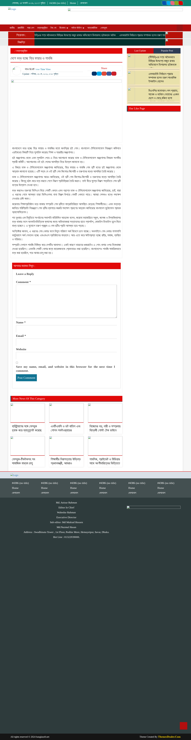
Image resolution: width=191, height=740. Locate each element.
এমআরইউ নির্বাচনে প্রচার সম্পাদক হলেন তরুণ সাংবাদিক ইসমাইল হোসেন (147, 35)
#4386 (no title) (57, 3)
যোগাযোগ (83, 3)
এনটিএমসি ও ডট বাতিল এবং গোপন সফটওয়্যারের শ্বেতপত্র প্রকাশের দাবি (66, 430)
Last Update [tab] (140, 50)
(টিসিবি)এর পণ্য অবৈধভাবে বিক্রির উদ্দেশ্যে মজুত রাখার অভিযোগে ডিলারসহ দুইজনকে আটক (67, 35)
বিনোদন (62, 27)
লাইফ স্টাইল (76, 27)
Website (21, 349)
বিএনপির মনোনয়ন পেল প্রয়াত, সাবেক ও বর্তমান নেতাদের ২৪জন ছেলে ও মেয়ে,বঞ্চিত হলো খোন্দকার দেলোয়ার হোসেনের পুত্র (154, 98)
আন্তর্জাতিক (92, 27)
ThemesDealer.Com (169, 736)
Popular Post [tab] (167, 50)
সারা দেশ (30, 27)
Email (21, 335)
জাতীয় (12, 27)
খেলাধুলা (103, 27)
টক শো (53, 27)
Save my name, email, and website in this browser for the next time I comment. (65, 368)
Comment (23, 282)
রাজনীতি (21, 27)
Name (21, 322)
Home (73, 3)
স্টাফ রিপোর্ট (29, 69)
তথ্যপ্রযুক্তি (42, 27)
